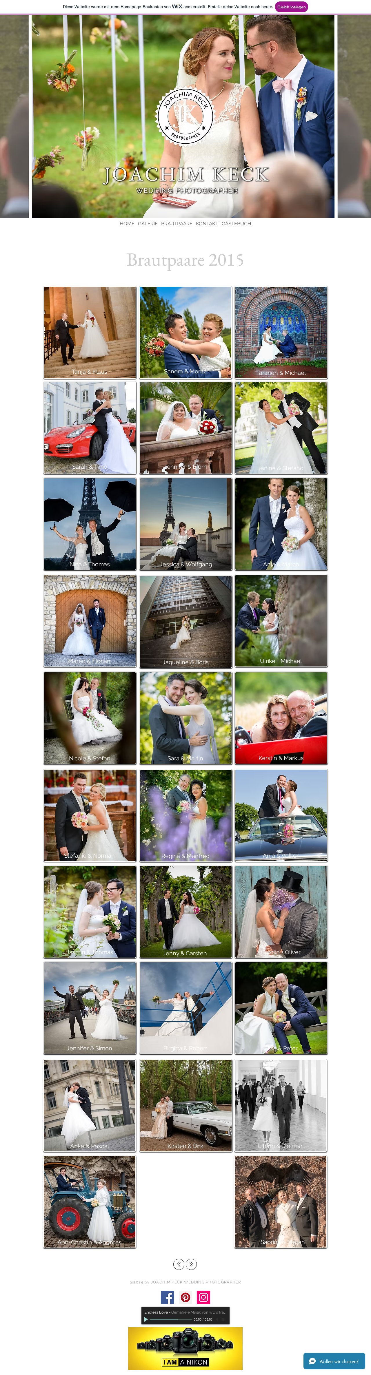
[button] (281, 332)
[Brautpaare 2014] (178, 1264)
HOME (127, 224)
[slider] (224, 1319)
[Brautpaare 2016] (191, 1264)
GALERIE (148, 224)
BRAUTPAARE (176, 224)
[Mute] (217, 1319)
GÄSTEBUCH (236, 224)
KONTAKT (207, 224)
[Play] (146, 1319)
